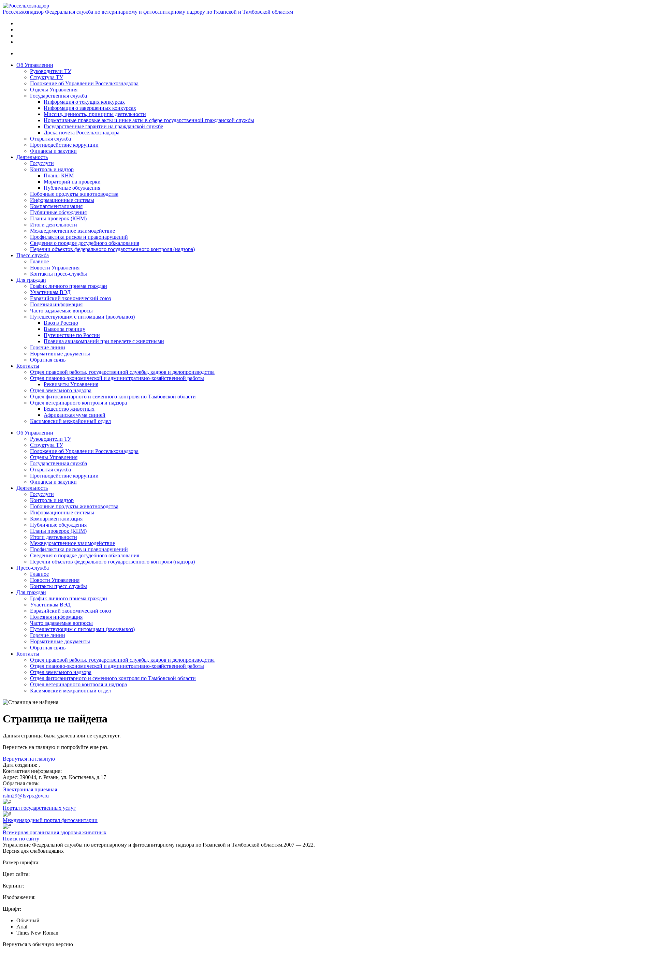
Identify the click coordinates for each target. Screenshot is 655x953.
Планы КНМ (59, 175)
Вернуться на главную (29, 759)
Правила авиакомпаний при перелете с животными (104, 341)
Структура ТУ (46, 77)
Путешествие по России (72, 335)
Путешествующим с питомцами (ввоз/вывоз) (82, 317)
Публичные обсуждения (72, 188)
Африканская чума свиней (74, 415)
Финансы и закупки (53, 151)
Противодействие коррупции (64, 145)
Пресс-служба (32, 255)
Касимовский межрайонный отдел (70, 421)
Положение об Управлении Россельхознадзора (84, 83)
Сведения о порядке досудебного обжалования (84, 243)
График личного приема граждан (68, 286)
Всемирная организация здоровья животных (54, 832)
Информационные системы (62, 200)
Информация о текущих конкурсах (84, 102)
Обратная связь (48, 360)
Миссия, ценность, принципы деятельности (95, 114)
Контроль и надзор (52, 169)
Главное (39, 261)
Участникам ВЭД (50, 292)
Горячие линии (47, 347)
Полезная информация (56, 304)
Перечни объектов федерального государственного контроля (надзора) (112, 249)
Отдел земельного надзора (60, 390)
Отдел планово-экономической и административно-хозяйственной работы (117, 378)
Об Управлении (34, 65)
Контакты (27, 366)
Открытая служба (50, 139)
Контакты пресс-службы (58, 274)
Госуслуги (42, 163)
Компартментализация (56, 206)
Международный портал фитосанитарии (50, 820)
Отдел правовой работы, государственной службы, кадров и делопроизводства (122, 372)
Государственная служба (58, 96)
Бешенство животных (69, 409)
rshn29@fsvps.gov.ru (26, 795)
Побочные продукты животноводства (74, 194)
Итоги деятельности (53, 225)
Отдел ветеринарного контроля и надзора (78, 403)
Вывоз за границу (64, 329)
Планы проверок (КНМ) (58, 218)
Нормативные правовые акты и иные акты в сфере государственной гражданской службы (149, 120)
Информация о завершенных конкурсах (90, 108)
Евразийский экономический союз (70, 298)
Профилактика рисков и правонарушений (79, 237)
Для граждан (31, 280)
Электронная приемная (30, 789)
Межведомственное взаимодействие (72, 231)
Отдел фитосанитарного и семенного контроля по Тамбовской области (113, 396)
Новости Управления (54, 267)
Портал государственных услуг (39, 808)
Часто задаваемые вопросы (61, 310)
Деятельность (32, 157)
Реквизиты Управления (71, 384)
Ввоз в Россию (61, 323)
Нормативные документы (60, 353)
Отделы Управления (53, 89)
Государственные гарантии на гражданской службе (103, 126)
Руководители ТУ (50, 71)
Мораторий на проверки (72, 182)
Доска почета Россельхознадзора (81, 132)
